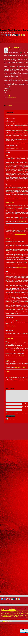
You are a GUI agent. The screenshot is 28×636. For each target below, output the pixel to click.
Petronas (18, 613)
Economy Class (19, 610)
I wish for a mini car (19, 148)
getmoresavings (13, 611)
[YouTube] (13, 35)
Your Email (25, 406)
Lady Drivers (9, 105)
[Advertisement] (14, 14)
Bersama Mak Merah (15, 48)
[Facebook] (8, 35)
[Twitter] (6, 35)
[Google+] (11, 35)
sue (7, 116)
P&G (14, 613)
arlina (7, 360)
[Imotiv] (19, 35)
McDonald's (4, 613)
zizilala (7, 371)
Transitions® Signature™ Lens (13, 617)
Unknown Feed (8, 621)
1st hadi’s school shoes (20, 234)
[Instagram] (15, 35)
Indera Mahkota (22, 221)
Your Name (25, 403)
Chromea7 (11, 610)
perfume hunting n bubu (20, 367)
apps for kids (7, 608)
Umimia (8, 238)
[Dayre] (21, 35)
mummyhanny (10, 202)
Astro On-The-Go (18, 608)
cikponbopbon (10, 338)
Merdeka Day (10, 613)
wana (7, 225)
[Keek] (17, 35)
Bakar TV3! (21, 355)
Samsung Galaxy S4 (19, 615)
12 (9, 95)
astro (12, 608)
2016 (2, 608)
